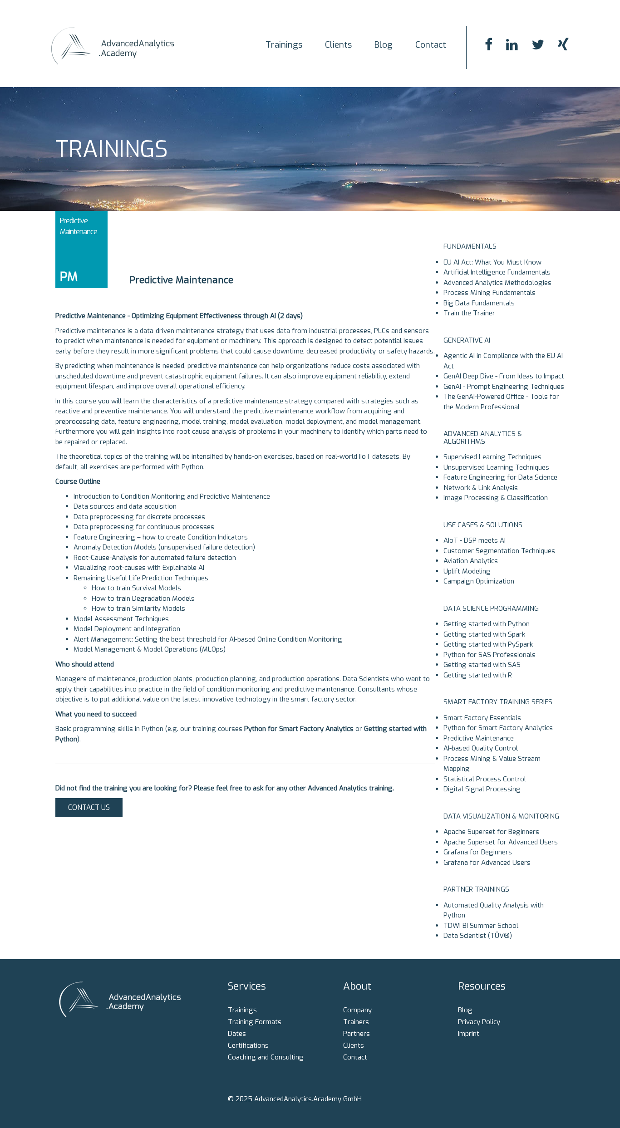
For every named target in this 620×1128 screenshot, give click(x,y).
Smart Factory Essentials (482, 717)
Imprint (468, 1033)
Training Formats (254, 1021)
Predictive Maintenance (478, 738)
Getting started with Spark (484, 634)
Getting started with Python (486, 623)
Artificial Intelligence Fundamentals (497, 272)
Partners (356, 1033)
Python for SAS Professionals (489, 654)
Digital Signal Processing (482, 789)
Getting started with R (477, 675)
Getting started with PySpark (488, 644)
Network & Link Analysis (480, 487)
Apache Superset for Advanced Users (500, 842)
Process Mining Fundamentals (489, 292)
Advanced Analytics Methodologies (497, 282)
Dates (237, 1033)
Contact (430, 44)
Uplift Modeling (467, 571)
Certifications (248, 1045)
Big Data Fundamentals (479, 303)
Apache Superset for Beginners (491, 831)
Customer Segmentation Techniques (499, 550)
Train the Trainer (469, 313)
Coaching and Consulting (266, 1057)
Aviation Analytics (470, 560)
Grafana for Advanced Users (487, 862)
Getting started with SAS (482, 664)
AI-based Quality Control (480, 748)
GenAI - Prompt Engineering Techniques (503, 386)
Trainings (284, 44)
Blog (383, 44)
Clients (338, 44)
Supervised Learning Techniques (492, 456)
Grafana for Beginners (477, 852)
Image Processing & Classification (495, 497)
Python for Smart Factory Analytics (498, 727)
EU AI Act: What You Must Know (492, 262)
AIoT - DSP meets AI (474, 540)
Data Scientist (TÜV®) (477, 935)
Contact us (89, 807)
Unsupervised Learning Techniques (496, 467)
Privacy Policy (479, 1021)
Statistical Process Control (484, 779)
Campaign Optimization (478, 581)
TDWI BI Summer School (480, 925)
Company (357, 1010)
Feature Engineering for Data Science (500, 477)
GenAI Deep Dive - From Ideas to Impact (503, 376)
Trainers (356, 1021)
